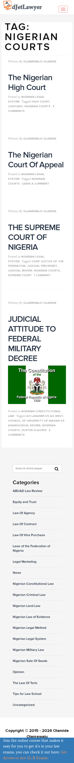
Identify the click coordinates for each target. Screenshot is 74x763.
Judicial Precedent (42, 265)
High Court (41, 101)
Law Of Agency (24, 513)
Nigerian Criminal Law (29, 595)
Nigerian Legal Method (29, 628)
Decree (35, 425)
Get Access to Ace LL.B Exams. (35, 755)
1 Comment (42, 275)
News (17, 573)
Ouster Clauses (34, 430)
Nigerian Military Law (28, 650)
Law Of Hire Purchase (29, 535)
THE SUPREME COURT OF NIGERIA (34, 237)
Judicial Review (20, 270)
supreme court (20, 275)
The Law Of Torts (25, 683)
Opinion (18, 672)
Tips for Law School (27, 694)
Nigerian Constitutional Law (33, 584)
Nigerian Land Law (26, 606)
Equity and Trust (24, 502)
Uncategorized (24, 705)
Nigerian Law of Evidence (31, 617)
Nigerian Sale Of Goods (30, 661)
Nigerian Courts (37, 106)
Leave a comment (35, 183)
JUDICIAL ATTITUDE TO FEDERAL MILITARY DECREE (32, 338)
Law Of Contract (25, 524)
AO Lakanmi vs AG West (44, 416)
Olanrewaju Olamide (39, 61)
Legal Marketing (24, 562)
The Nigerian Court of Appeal (36, 160)
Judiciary (15, 106)
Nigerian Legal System (29, 639)
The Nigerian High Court (30, 82)
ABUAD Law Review (27, 491)
